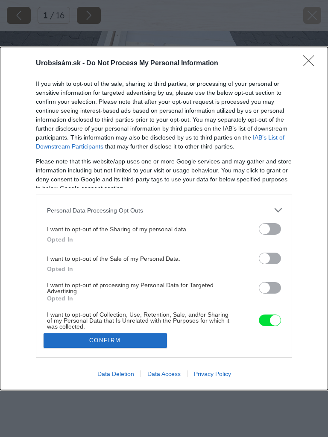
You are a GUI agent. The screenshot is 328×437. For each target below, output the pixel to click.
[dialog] (164, 218)
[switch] (270, 229)
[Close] (311, 63)
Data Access (164, 373)
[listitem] (164, 210)
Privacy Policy (212, 373)
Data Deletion (115, 373)
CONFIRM (105, 340)
